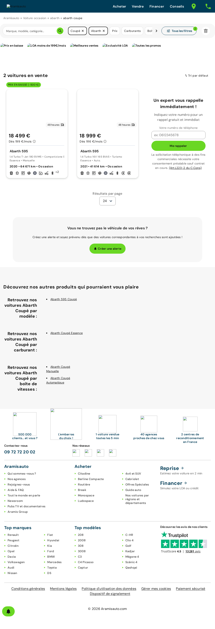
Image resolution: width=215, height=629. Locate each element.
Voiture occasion (34, 18)
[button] (82, 31)
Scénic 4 (131, 562)
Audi (11, 567)
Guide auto (133, 490)
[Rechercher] (60, 30)
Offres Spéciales (137, 484)
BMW (51, 557)
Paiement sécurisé (190, 588)
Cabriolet (132, 479)
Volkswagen (16, 562)
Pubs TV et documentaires (26, 506)
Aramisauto (11, 18)
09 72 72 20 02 (19, 452)
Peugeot (13, 540)
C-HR (129, 535)
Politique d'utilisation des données (109, 588)
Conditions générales (28, 588)
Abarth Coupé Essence (66, 333)
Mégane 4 (132, 557)
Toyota (52, 567)
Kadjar (130, 551)
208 (81, 535)
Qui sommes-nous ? (22, 473)
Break (82, 490)
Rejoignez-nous (19, 484)
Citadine (84, 473)
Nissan (12, 573)
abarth (55, 18)
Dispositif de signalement (110, 593)
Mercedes (54, 562)
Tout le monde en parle (24, 495)
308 (81, 546)
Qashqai (131, 567)
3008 (82, 551)
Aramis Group (18, 512)
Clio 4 (129, 540)
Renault (13, 535)
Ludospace (86, 501)
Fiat (50, 535)
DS (49, 573)
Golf (128, 546)
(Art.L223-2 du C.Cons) (185, 168)
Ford (50, 551)
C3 (80, 557)
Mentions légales (63, 588)
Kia (49, 546)
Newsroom (15, 501)
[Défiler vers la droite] (156, 31)
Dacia (12, 557)
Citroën (13, 546)
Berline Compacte (91, 479)
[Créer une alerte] (8, 611)
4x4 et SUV (133, 473)
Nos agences (17, 479)
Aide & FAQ (16, 490)
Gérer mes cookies (156, 588)
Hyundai (53, 540)
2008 (82, 540)
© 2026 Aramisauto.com (107, 609)
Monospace (86, 495)
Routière (84, 484)
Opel (11, 551)
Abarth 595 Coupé (63, 299)
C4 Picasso (86, 562)
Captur (83, 567)
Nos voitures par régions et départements (137, 499)
